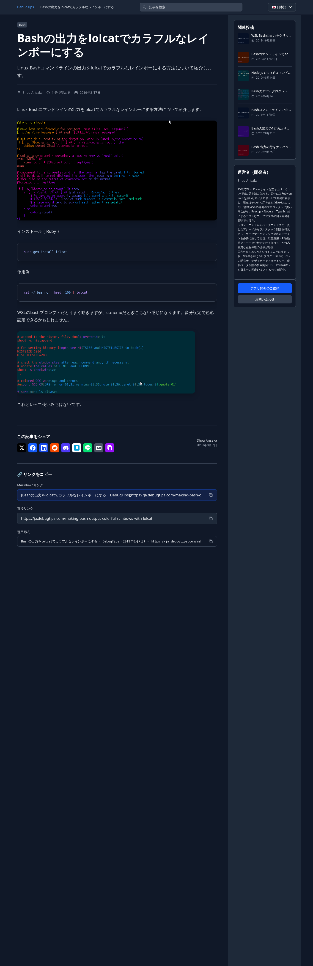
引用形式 (23, 532)
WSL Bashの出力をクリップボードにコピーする (271, 35)
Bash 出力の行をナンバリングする (271, 147)
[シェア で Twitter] (21, 447)
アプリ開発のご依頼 (264, 288)
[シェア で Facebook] (32, 447)
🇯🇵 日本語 (279, 7)
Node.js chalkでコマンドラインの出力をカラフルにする (271, 72)
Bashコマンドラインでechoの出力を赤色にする (271, 54)
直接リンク (25, 508)
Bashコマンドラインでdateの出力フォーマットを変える (271, 109)
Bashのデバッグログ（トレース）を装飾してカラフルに (271, 91)
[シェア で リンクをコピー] (109, 447)
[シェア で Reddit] (54, 447)
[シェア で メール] (98, 447)
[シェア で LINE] (87, 447)
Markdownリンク (30, 485)
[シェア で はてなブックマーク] (76, 447)
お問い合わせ (265, 299)
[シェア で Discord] (65, 447)
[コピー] (211, 495)
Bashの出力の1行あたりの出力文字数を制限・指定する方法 (271, 128)
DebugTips (25, 7)
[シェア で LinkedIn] (43, 447)
